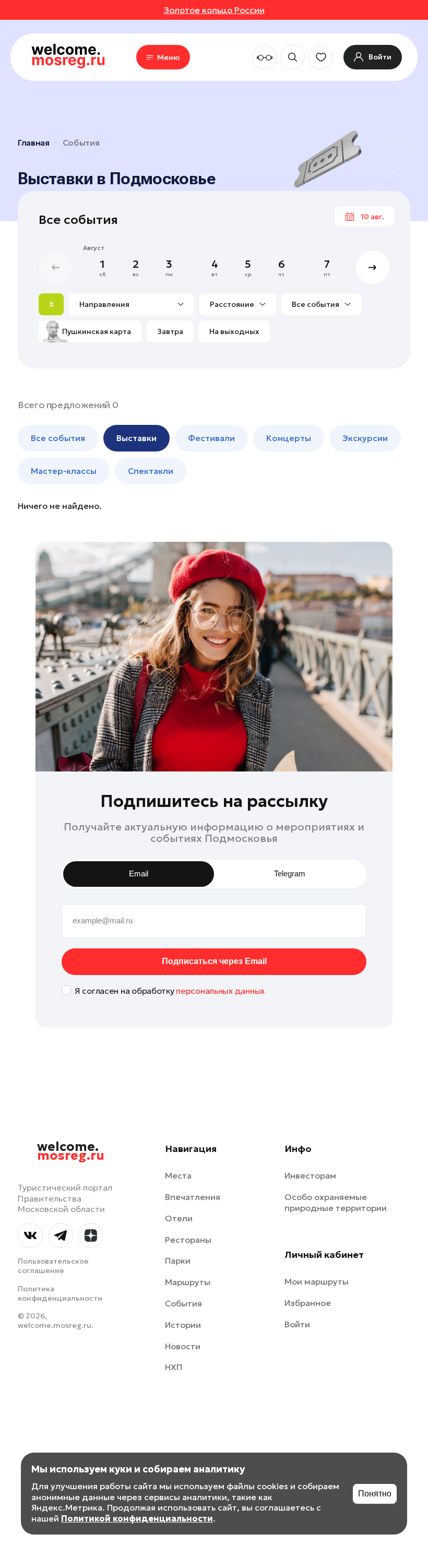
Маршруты (187, 1282)
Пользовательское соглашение (53, 1265)
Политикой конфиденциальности (137, 1518)
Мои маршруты (316, 1281)
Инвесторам (310, 1175)
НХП (173, 1367)
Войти (297, 1324)
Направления (104, 304)
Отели (179, 1218)
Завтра (170, 331)
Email (138, 873)
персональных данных (220, 990)
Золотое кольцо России (214, 10)
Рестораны (188, 1239)
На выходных (234, 331)
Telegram (289, 873)
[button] (372, 267)
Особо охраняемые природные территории (335, 1202)
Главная (34, 142)
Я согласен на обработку (170, 990)
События (81, 142)
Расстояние (232, 304)
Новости (182, 1346)
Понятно (374, 1493)
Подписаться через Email (214, 961)
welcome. (70, 1151)
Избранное (307, 1303)
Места (178, 1175)
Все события (315, 304)
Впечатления (192, 1197)
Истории (183, 1325)
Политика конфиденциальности (60, 1293)
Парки (178, 1260)
